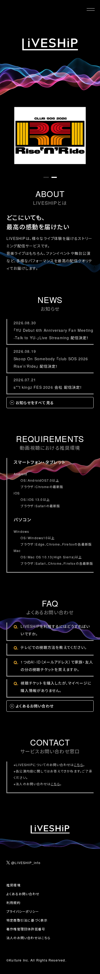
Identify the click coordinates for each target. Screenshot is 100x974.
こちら (78, 764)
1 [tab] (46, 179)
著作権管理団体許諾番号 (25, 929)
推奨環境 (13, 885)
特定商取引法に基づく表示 (26, 920)
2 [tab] (54, 179)
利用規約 (13, 902)
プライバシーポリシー (22, 911)
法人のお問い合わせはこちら (28, 937)
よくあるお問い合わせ (22, 893)
